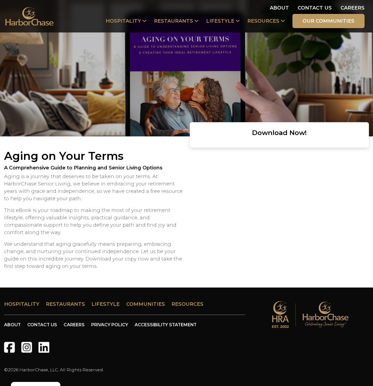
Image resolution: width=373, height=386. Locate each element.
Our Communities (328, 21)
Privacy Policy (109, 324)
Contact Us (315, 8)
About (279, 8)
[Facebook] (9, 347)
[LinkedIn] (44, 347)
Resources (263, 21)
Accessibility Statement (166, 324)
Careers (353, 8)
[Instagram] (26, 347)
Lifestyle (220, 21)
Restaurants (173, 21)
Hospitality (123, 21)
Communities (145, 304)
